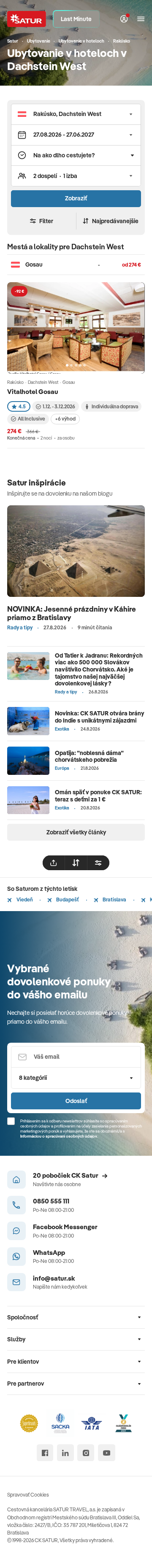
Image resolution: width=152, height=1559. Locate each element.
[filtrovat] (98, 862)
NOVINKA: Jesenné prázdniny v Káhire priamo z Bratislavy (71, 613)
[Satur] (26, 19)
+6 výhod (65, 418)
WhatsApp (49, 1252)
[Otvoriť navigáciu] (141, 19)
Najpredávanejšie (115, 221)
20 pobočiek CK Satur (65, 1175)
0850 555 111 (51, 1201)
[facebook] (45, 1452)
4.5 (22, 406)
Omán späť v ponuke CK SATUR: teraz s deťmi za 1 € (98, 795)
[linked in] (65, 1452)
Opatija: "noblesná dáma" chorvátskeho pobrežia (89, 756)
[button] (76, 114)
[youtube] (106, 1452)
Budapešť (67, 899)
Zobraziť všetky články (76, 832)
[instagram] (85, 1452)
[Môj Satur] (124, 19)
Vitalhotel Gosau (32, 391)
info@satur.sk (54, 1278)
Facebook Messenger (65, 1226)
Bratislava (114, 899)
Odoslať (76, 1101)
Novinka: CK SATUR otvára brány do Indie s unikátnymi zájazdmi (99, 716)
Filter (46, 221)
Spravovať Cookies (28, 1495)
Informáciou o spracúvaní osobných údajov (58, 1135)
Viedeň (24, 899)
